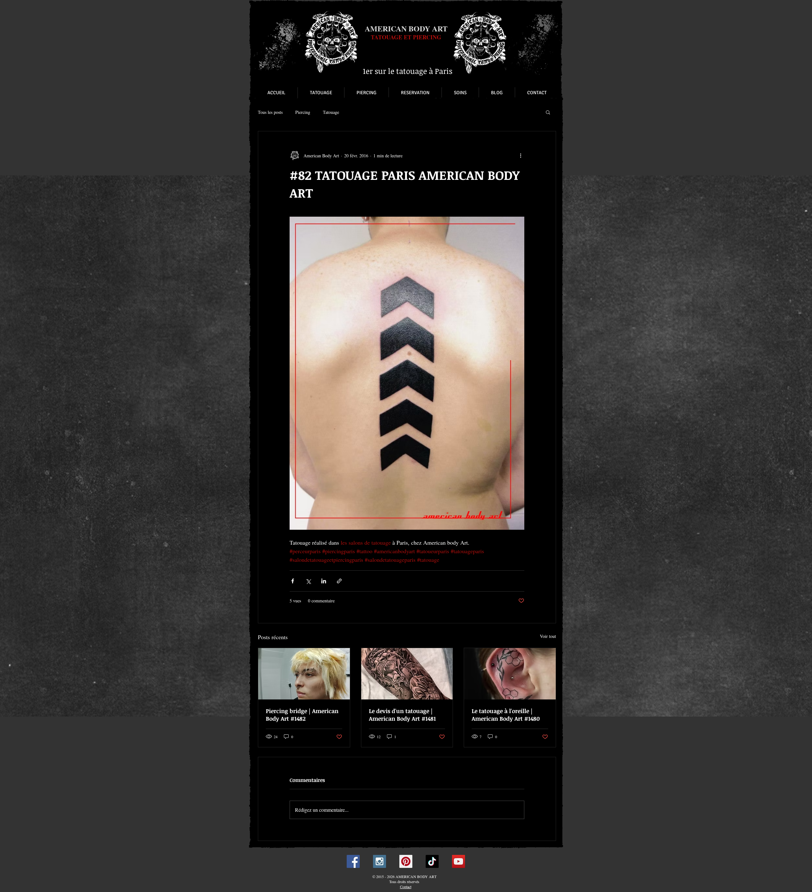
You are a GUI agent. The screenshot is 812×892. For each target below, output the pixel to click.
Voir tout (548, 636)
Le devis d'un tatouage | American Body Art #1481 (402, 714)
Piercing (302, 112)
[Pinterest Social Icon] (405, 861)
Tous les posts (270, 112)
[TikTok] (432, 861)
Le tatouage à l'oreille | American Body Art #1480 (506, 714)
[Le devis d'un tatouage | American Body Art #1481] (407, 673)
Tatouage (331, 112)
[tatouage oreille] (510, 673)
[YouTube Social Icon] (458, 861)
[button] (548, 112)
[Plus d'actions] (520, 155)
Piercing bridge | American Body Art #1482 (302, 714)
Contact (405, 886)
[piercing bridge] (304, 673)
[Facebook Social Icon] (353, 861)
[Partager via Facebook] (293, 581)
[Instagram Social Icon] (379, 861)
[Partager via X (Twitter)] (308, 581)
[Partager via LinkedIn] (324, 581)
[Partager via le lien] (339, 581)
